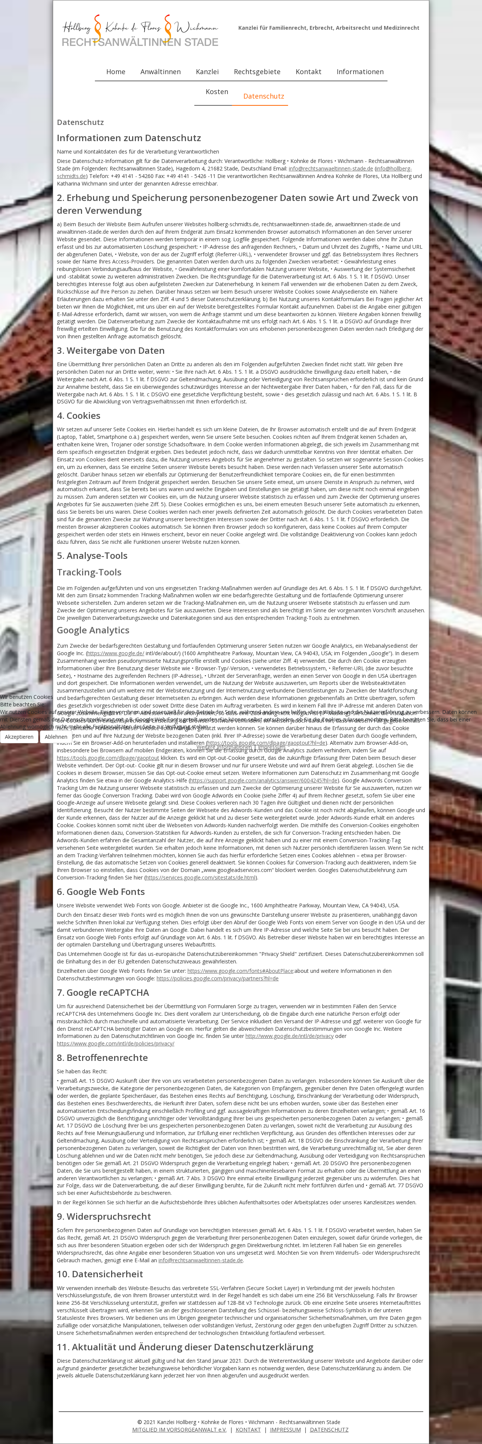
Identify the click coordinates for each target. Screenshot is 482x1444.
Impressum (271, 746)
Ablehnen (56, 736)
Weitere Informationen (224, 746)
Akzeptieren (19, 736)
